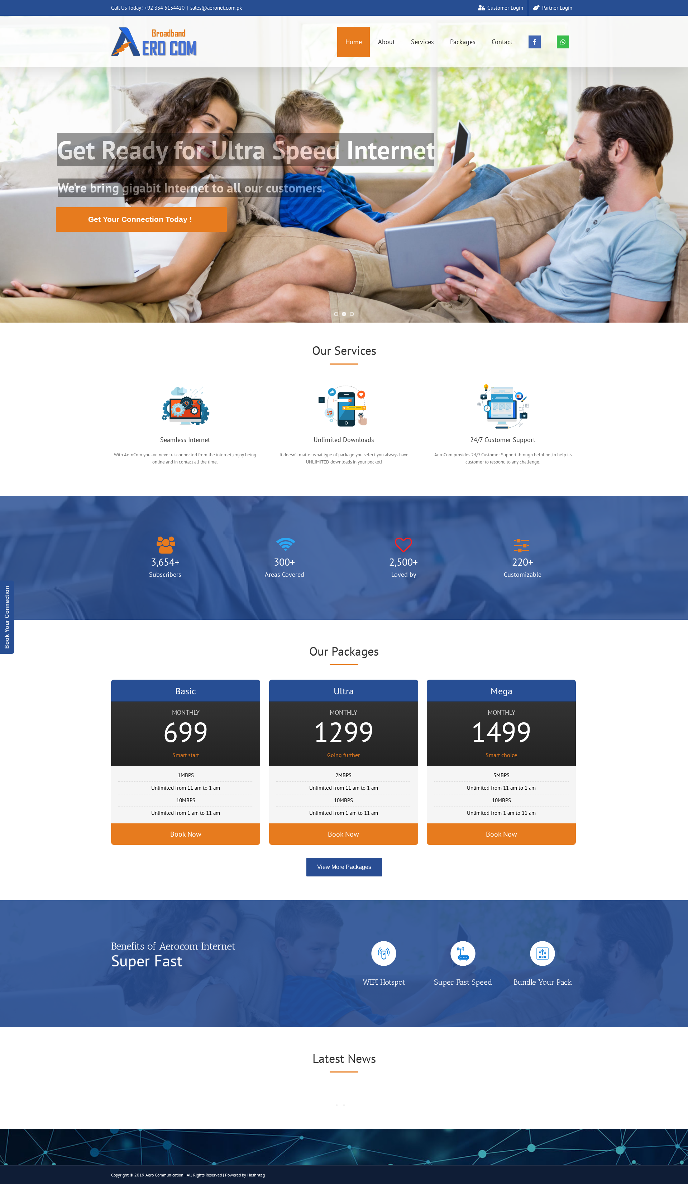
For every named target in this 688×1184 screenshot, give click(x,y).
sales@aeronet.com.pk (216, 7)
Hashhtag (256, 1175)
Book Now (185, 834)
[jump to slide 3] (352, 314)
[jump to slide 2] (344, 314)
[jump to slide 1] (336, 314)
